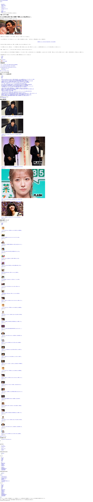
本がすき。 (2, 492)
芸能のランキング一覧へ (3, 436)
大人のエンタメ (6, 8)
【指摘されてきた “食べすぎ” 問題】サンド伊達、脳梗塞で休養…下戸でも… (11, 265)
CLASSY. (2, 457)
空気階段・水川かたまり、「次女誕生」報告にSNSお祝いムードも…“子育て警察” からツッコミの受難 (14, 81)
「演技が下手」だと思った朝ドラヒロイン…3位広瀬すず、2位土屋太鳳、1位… (11, 335)
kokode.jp (2, 467)
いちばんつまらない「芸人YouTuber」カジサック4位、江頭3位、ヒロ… (10, 286)
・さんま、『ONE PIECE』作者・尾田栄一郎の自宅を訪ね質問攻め (9, 64)
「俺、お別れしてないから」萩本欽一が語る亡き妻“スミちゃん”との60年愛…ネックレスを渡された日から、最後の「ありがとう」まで (19, 93)
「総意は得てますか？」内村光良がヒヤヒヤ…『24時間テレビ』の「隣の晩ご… (11, 116)
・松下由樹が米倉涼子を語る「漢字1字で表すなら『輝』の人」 (8, 67)
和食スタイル (3, 463)
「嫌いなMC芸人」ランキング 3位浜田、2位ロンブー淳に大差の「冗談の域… (11, 314)
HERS (2, 459)
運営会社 (2, 479)
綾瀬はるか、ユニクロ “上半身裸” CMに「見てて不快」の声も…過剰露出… (11, 342)
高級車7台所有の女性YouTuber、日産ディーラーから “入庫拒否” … (10, 272)
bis (1, 462)
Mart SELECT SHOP (4, 468)
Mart (2, 460)
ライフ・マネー (3, 7)
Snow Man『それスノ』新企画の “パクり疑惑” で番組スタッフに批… (10, 258)
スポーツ (2, 6)
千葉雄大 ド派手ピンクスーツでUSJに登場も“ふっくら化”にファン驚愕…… (11, 356)
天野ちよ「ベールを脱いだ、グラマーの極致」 (7, 90)
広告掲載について (3, 478)
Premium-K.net (3, 489)
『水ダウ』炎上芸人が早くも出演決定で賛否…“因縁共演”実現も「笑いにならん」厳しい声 (13, 92)
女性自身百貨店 (3, 469)
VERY (2, 458)
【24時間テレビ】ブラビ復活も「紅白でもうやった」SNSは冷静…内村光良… (11, 134)
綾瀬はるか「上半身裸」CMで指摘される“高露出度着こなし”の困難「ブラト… (11, 321)
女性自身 (2, 464)
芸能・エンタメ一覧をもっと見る (4, 70)
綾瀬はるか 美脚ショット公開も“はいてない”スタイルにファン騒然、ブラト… (11, 300)
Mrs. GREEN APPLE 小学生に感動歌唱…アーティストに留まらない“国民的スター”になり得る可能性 (14, 85)
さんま (2, 76)
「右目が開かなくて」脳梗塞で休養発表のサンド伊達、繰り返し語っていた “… (11, 244)
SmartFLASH (3, 465)
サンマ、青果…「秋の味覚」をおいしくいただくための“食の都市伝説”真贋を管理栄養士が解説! (14, 83)
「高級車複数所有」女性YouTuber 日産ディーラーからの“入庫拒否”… (10, 293)
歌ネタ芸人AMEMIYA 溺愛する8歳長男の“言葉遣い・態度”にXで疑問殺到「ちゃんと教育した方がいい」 (15, 95)
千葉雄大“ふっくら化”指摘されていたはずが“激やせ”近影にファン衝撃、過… (11, 349)
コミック (2, 9)
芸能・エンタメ (3, 448)
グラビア (2, 449)
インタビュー (4, 5)
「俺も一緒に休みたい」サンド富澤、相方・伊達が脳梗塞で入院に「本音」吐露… (12, 166)
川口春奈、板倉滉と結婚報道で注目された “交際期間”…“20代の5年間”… (10, 398)
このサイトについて (4, 476)
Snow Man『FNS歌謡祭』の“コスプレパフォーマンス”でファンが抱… (10, 237)
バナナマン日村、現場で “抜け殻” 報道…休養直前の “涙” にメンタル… (10, 251)
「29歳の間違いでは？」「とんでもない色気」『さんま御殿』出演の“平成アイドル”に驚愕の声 (13, 86)
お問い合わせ (3, 481)
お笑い (2, 75)
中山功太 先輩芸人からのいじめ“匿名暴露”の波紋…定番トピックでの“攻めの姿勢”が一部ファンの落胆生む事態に (16, 94)
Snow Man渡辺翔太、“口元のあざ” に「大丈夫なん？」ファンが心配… (10, 279)
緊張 (2, 77)
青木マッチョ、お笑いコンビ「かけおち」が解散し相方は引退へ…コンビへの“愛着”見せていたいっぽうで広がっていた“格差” (17, 79)
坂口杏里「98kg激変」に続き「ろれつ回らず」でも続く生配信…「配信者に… (11, 405)
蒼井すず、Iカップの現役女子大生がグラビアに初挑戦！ (8, 89)
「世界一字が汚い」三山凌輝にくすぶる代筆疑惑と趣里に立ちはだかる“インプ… (12, 391)
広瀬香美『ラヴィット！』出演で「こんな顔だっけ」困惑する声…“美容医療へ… (12, 363)
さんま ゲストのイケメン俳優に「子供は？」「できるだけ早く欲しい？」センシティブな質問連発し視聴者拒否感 (16, 84)
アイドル (2, 8)
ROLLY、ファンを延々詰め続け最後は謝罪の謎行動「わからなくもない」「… (11, 328)
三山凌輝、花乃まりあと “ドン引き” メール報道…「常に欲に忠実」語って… (11, 384)
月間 (2, 224)
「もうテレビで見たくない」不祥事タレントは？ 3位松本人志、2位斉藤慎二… (11, 230)
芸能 (2, 5)
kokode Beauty (3, 493)
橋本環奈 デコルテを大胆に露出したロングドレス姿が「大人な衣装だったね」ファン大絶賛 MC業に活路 (15, 82)
